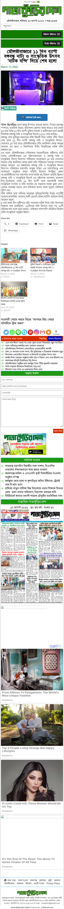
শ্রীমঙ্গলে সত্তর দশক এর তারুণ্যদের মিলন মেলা (23, 369)
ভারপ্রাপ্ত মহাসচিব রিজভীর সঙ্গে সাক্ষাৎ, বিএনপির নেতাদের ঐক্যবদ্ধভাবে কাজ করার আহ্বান (30, 467)
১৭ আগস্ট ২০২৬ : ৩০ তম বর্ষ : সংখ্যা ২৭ (32, 507)
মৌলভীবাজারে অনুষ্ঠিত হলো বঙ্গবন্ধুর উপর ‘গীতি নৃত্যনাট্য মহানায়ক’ (31, 363)
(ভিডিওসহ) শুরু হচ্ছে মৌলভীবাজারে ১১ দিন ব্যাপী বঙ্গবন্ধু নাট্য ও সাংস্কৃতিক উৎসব (13, 267)
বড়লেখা (57, 880)
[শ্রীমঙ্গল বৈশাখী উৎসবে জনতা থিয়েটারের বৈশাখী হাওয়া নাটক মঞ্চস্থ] (14, 289)
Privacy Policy (53, 883)
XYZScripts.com (47, 907)
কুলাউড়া (42, 880)
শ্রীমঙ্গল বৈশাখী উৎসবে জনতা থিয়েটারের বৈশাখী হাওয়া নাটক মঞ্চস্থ (13, 301)
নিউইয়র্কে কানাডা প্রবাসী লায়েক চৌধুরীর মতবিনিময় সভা (33, 496)
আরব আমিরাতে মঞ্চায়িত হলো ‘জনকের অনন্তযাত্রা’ (24, 345)
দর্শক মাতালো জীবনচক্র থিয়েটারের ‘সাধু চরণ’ (23, 366)
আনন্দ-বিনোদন (55, 338)
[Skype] (24, 330)
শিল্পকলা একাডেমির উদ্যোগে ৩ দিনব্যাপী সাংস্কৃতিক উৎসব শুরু (30, 354)
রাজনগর (20, 883)
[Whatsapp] (12, 330)
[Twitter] (6, 330)
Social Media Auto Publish (20, 907)
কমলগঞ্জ (33, 880)
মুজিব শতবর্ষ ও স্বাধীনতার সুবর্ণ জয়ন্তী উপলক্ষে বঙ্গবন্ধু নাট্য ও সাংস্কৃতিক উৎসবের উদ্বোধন (42, 267)
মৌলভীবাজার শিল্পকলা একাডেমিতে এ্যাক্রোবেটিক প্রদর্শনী (28, 348)
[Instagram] (36, 330)
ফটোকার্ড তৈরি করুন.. (34, 117)
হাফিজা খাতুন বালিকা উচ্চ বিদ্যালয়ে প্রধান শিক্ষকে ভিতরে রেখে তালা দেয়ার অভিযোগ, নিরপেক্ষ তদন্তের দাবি (34, 490)
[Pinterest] (30, 330)
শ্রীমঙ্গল (28, 883)
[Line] (18, 330)
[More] (48, 330)
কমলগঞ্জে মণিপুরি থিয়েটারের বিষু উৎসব (21, 360)
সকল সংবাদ (23, 880)
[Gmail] (42, 330)
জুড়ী (50, 880)
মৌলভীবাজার (9, 883)
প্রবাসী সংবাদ (39, 883)
